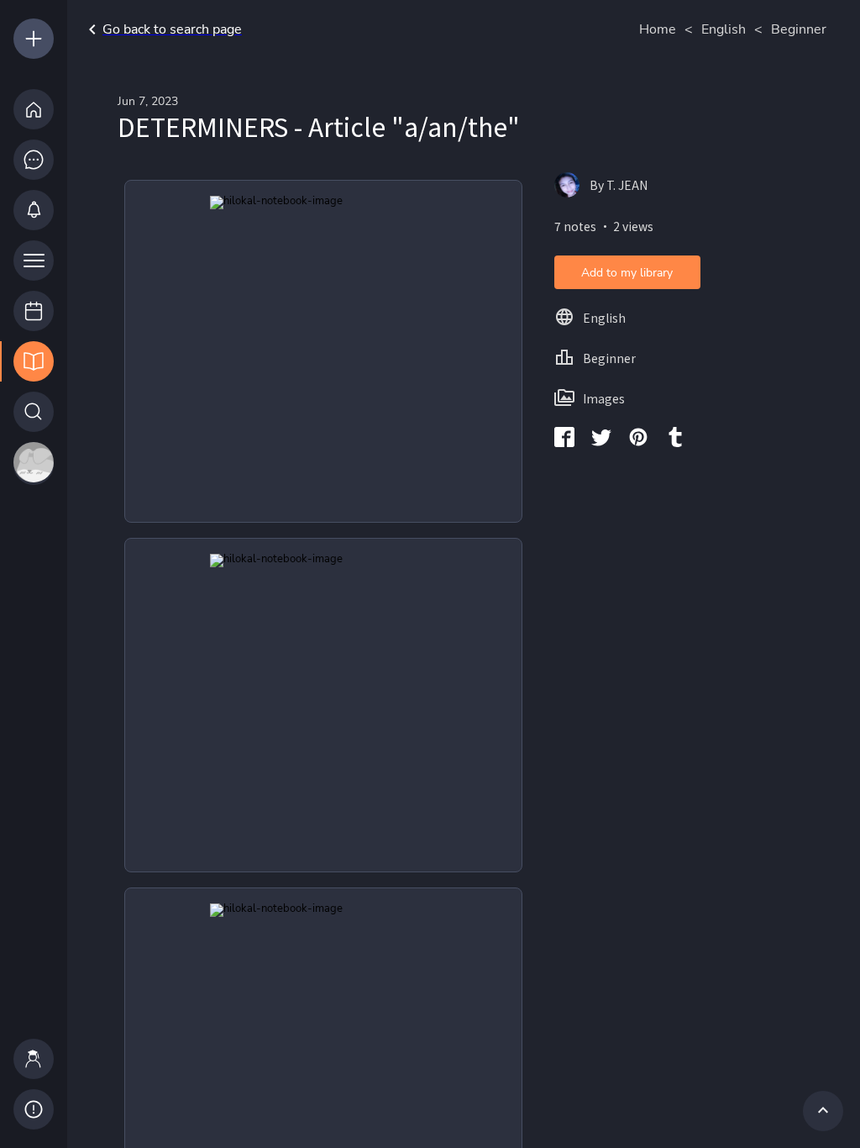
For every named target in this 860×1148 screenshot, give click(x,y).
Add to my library (627, 273)
